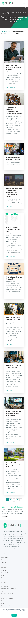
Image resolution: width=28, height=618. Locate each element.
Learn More (5, 516)
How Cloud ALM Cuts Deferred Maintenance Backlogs (13, 67)
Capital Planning (5, 31)
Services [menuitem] (3, 562)
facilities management (17, 31)
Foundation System (6, 34)
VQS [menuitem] (2, 559)
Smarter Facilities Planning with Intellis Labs (13, 229)
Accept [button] (14, 615)
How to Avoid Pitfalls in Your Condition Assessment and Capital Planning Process (14, 192)
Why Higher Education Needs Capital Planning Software (13, 465)
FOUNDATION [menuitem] (4, 557)
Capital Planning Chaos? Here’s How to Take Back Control (14, 413)
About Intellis (16, 34)
